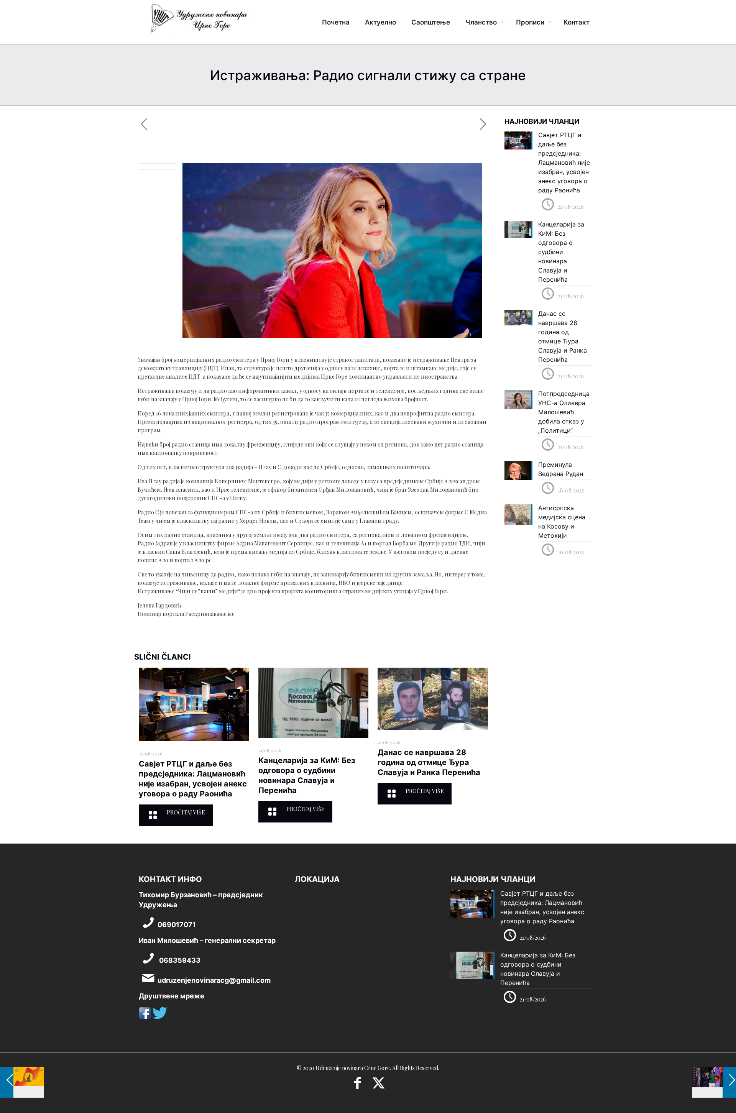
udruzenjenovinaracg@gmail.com (214, 980)
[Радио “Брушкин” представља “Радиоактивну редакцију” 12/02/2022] (22, 1082)
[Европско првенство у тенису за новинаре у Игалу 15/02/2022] (714, 1082)
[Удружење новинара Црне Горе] (198, 21)
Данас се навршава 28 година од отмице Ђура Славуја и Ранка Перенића (429, 762)
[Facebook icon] (357, 1085)
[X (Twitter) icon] (378, 1085)
